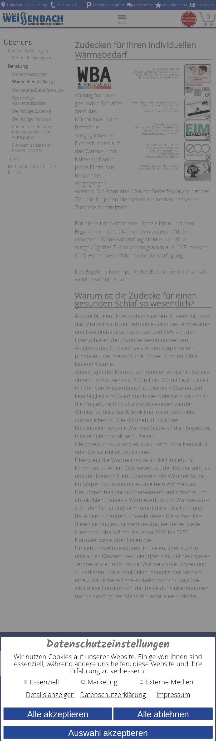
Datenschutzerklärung (113, 694)
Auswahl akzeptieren (108, 733)
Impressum (173, 694)
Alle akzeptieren (57, 714)
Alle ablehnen (163, 714)
